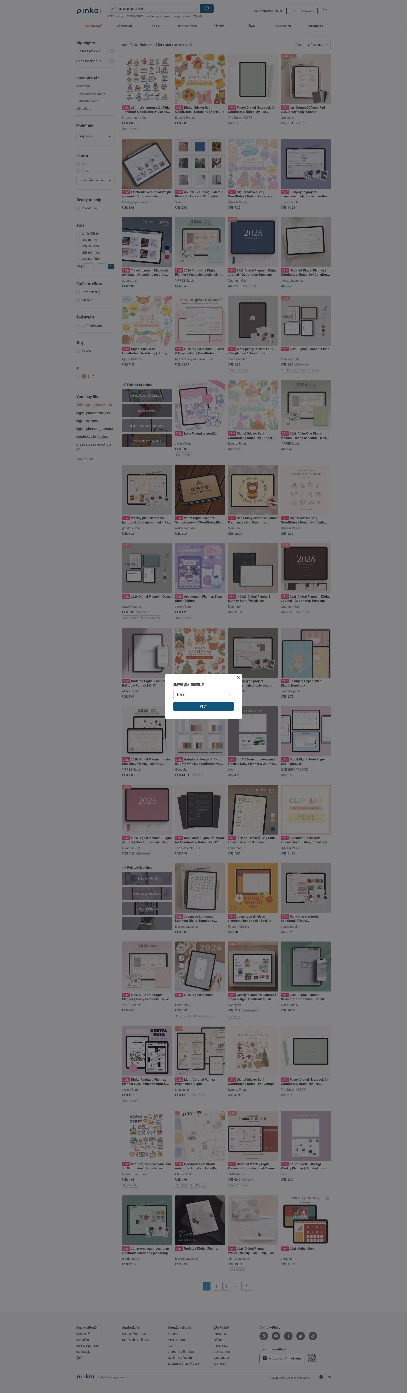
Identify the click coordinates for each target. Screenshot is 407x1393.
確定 (203, 706)
